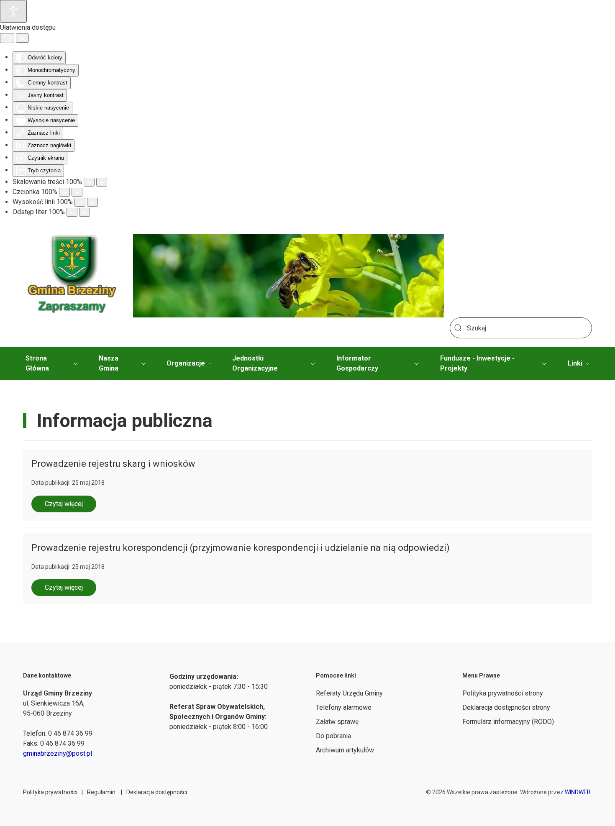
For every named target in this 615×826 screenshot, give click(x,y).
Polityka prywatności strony (502, 693)
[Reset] (7, 38)
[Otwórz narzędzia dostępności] (13, 11)
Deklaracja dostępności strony (506, 707)
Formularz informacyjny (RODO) (508, 722)
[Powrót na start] (71, 276)
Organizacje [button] (186, 363)
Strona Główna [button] (37, 363)
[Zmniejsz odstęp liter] (72, 212)
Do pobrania (333, 736)
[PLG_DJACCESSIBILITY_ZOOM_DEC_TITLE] (89, 182)
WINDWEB (578, 792)
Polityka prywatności (50, 792)
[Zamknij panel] (22, 38)
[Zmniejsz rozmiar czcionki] (64, 192)
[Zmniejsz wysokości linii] (79, 202)
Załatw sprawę (337, 722)
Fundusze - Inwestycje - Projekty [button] (477, 363)
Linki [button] (575, 363)
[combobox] (521, 327)
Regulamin (101, 792)
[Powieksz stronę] (101, 182)
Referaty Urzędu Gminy (349, 693)
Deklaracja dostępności (156, 792)
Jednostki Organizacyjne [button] (255, 363)
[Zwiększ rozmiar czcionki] (77, 192)
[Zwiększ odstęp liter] (84, 212)
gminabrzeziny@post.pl (57, 753)
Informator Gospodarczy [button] (357, 363)
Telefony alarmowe (344, 707)
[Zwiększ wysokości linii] (92, 202)
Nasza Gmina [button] (108, 363)
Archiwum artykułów (345, 750)
